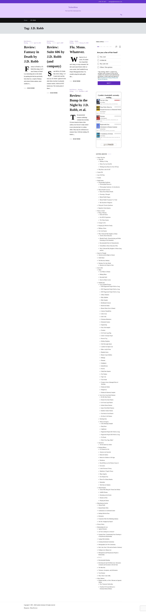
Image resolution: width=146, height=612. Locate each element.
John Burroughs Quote (106, 344)
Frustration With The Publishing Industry (108, 519)
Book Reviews (27, 41)
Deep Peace (104, 426)
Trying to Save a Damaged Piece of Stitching (109, 383)
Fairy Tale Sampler (105, 327)
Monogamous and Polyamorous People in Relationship (108, 553)
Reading (26, 43)
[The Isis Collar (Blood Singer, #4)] (98, 103)
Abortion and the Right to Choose (107, 255)
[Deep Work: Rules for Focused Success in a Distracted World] (98, 110)
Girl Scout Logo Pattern (107, 402)
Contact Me (100, 172)
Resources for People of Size (107, 265)
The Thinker (104, 374)
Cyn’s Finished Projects (105, 284)
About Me (101, 159)
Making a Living (104, 161)
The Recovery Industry (104, 260)
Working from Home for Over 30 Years (109, 166)
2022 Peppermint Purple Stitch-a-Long (110, 292)
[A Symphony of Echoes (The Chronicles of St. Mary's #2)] (98, 137)
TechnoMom (73, 7)
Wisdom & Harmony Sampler (108, 392)
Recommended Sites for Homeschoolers (109, 243)
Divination (101, 516)
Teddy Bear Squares (106, 371)
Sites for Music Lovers (105, 280)
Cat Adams (103, 102)
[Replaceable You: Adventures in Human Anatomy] (98, 128)
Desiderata (102, 460)
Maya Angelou (103, 474)
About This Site (101, 157)
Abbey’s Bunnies (105, 294)
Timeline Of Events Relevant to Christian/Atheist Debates (107, 587)
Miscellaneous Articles (102, 503)
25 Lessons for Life (104, 449)
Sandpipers (103, 363)
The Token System (104, 220)
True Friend (104, 379)
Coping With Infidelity (104, 539)
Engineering (104, 324)
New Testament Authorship (106, 584)
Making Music (103, 274)
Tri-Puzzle (103, 437)
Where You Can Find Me (106, 164)
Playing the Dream (104, 500)
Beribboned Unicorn (106, 303)
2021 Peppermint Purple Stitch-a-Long (110, 289)
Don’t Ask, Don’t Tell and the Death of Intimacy (110, 547)
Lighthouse (103, 429)
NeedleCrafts (102, 282)
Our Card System (103, 231)
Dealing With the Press (104, 513)
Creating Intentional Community (106, 541)
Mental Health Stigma (105, 197)
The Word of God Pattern (107, 413)
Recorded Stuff (103, 277)
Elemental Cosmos (105, 322)
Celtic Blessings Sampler (107, 423)
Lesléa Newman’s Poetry (106, 468)
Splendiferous (104, 366)
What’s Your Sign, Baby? (107, 440)
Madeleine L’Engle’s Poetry (106, 471)
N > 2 (100, 557)
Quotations (101, 442)
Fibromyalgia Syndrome (104, 182)
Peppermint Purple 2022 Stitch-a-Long (110, 434)
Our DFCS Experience (105, 217)
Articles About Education (106, 235)
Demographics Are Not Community (107, 544)
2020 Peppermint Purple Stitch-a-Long (110, 286)
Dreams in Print (103, 497)
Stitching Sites (103, 419)
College (71, 41)
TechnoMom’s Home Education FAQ (109, 245)
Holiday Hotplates (105, 341)
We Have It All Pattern (106, 416)
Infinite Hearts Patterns (106, 405)
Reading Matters (102, 447)
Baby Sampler (104, 300)
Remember (102, 482)
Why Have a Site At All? (104, 169)
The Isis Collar (104, 100)
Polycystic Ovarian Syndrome (106, 205)
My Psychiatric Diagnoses (106, 202)
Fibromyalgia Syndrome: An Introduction (110, 187)
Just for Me (100, 268)
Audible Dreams (104, 492)
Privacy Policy (100, 524)
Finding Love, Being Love (105, 550)
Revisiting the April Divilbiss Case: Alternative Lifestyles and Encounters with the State (110, 563)
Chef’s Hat (103, 316)
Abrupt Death (102, 505)
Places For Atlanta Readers (106, 479)
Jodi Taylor (103, 135)
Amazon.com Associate (105, 452)
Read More (31, 88)
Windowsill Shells (105, 387)
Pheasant (103, 360)
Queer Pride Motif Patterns (107, 408)
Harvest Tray (104, 338)
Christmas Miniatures (106, 319)
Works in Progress (104, 421)
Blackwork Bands (105, 305)
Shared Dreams (102, 487)
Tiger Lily (103, 377)
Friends (99, 177)
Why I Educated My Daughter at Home (108, 233)
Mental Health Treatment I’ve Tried (108, 200)
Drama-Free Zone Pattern (107, 399)
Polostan (102, 116)
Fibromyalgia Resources (105, 184)
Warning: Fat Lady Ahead (105, 263)
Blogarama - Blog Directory (30, 608)
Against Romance (103, 529)
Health (76, 41)
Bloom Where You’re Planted (108, 308)
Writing (71, 91)
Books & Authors (104, 454)
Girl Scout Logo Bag (106, 333)
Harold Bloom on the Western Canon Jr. (109, 463)
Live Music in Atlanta (105, 271)
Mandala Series (104, 352)
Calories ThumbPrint (106, 311)
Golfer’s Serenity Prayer (107, 335)
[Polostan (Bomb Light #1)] (98, 119)
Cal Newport (103, 111)
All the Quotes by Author (106, 444)
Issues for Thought (101, 253)
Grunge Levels (102, 223)
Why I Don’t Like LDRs (104, 575)
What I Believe (100, 578)
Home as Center (101, 211)
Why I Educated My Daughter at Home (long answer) (110, 249)
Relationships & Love (102, 527)
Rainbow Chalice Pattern (107, 410)
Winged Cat (104, 389)
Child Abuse (101, 257)
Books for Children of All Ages (107, 457)
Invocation (102, 465)
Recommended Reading (104, 560)
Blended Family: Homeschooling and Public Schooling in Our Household (110, 239)
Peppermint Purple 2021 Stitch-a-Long (110, 432)
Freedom (103, 330)
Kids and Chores (104, 214)
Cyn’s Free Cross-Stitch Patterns (107, 395)
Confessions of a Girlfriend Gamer (107, 510)
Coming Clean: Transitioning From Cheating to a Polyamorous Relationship (110, 535)
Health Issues (100, 180)
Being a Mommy (103, 212)
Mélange (103, 357)
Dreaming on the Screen (105, 495)
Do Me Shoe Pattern (106, 397)
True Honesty (102, 573)
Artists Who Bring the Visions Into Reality (110, 489)
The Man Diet (102, 567)
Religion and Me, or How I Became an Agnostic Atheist (110, 581)
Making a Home (102, 228)
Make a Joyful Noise (106, 349)
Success (103, 368)
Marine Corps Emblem (106, 355)
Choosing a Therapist (105, 194)
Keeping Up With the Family (105, 225)
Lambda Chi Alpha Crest (107, 346)
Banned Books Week (103, 508)
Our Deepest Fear (104, 476)
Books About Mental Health (106, 191)
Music (100, 269)
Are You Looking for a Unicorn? (106, 531)
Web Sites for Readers (105, 485)
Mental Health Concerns (104, 189)
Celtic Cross (104, 314)
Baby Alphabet (104, 297)
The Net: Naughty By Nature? (106, 521)
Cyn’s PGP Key (101, 175)
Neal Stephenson (104, 118)
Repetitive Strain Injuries (105, 208)
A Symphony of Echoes (106, 133)
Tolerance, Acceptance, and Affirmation (108, 570)
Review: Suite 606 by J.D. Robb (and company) (55, 56)
